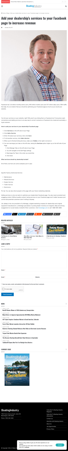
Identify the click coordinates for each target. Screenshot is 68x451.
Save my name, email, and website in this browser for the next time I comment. (23, 284)
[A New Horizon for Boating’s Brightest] (57, 229)
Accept (60, 445)
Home (4, 13)
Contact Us (50, 418)
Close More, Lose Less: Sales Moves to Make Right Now (33, 236)
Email (3, 277)
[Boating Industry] (34, 6)
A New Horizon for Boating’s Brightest (56, 236)
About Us (49, 423)
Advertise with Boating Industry (55, 421)
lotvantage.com (43, 208)
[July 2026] (17, 370)
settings (27, 447)
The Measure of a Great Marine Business (9, 236)
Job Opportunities (51, 426)
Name (3, 270)
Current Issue (6, 349)
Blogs (8, 13)
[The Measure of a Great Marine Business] (11, 229)
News (3, 304)
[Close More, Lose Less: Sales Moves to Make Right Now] (34, 229)
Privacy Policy (50, 429)
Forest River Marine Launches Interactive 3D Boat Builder (25, 1)
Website (37, 277)
